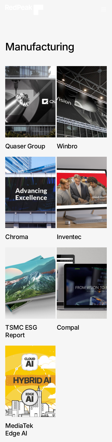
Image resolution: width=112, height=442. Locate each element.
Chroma (16, 237)
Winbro (68, 146)
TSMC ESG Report (21, 331)
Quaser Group (25, 146)
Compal (68, 327)
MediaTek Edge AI (19, 429)
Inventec (69, 237)
